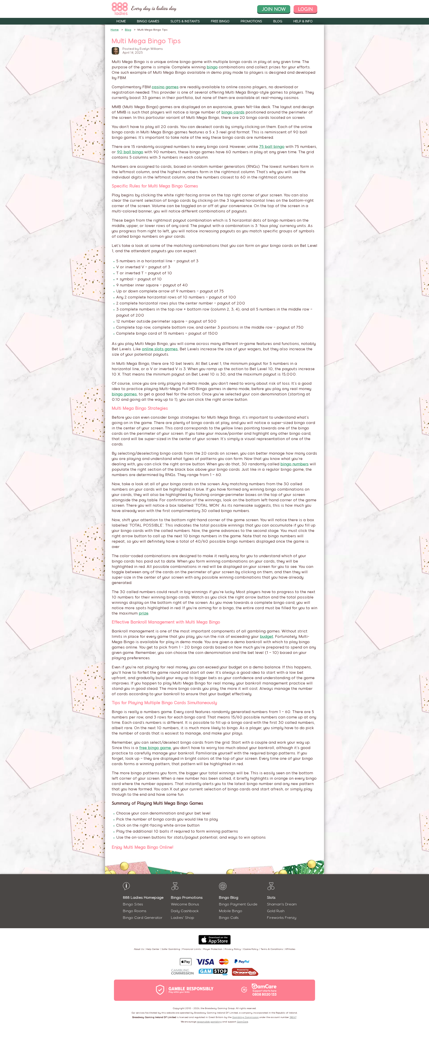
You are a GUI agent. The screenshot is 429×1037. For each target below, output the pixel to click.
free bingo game (155, 747)
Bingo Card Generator (142, 917)
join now (274, 9)
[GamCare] (264, 990)
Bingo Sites (133, 904)
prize (143, 613)
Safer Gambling (171, 949)
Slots (271, 897)
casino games (165, 87)
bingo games (124, 394)
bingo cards (232, 112)
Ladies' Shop (182, 917)
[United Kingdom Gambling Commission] (182, 972)
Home (121, 21)
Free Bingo (220, 21)
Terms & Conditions (272, 949)
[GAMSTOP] (213, 972)
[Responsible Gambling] (189, 990)
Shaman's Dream (282, 904)
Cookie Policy (250, 949)
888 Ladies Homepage (143, 897)
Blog (277, 21)
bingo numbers (294, 464)
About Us (139, 949)
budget (266, 636)
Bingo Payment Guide (238, 904)
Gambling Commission (245, 1017)
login (305, 9)
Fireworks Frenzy (281, 917)
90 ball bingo (130, 152)
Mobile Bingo (230, 911)
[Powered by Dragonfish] (245, 972)
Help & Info (303, 21)
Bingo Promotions (187, 897)
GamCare (242, 1021)
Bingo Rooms (134, 911)
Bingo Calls (229, 917)
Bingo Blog (228, 897)
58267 (293, 1017)
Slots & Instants (185, 21)
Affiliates (290, 949)
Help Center (152, 949)
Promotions (251, 21)
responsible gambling (209, 1021)
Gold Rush (275, 911)
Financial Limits (191, 949)
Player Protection (212, 949)
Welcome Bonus (185, 904)
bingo (212, 67)
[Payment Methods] (214, 961)
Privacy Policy (233, 949)
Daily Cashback (185, 911)
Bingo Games (148, 21)
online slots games (160, 349)
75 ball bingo (271, 146)
